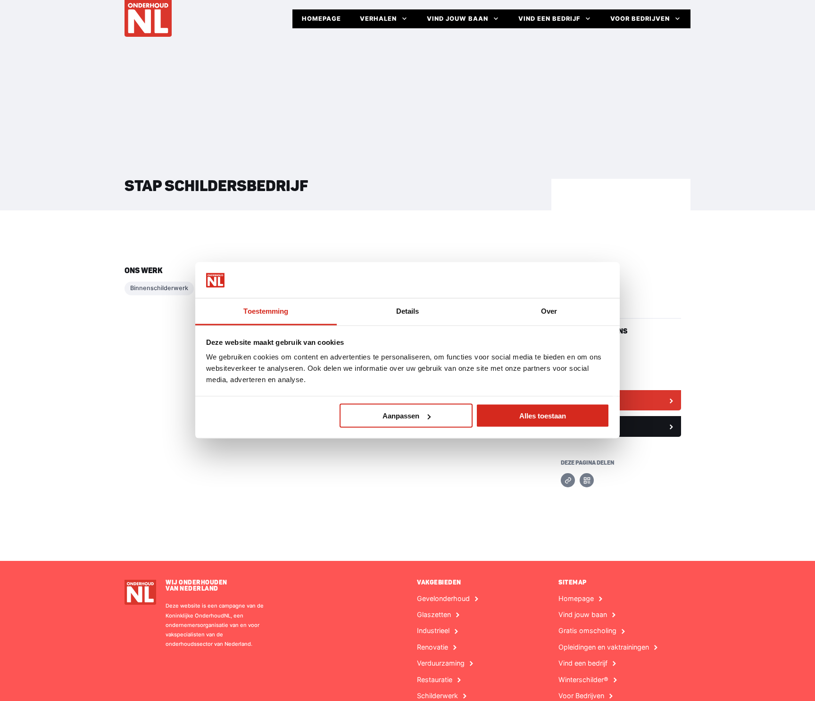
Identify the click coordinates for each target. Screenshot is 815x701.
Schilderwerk (437, 696)
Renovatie (432, 647)
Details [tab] (407, 311)
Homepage (321, 18)
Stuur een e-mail (593, 426)
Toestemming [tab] (265, 311)
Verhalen (378, 18)
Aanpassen (401, 416)
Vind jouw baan (457, 18)
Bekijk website (590, 400)
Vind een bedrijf (549, 18)
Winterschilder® (583, 679)
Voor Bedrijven (640, 18)
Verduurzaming (441, 663)
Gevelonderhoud (443, 598)
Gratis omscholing (587, 630)
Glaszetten (434, 614)
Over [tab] (549, 311)
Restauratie (434, 679)
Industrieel (433, 630)
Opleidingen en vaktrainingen (603, 647)
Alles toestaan (542, 416)
